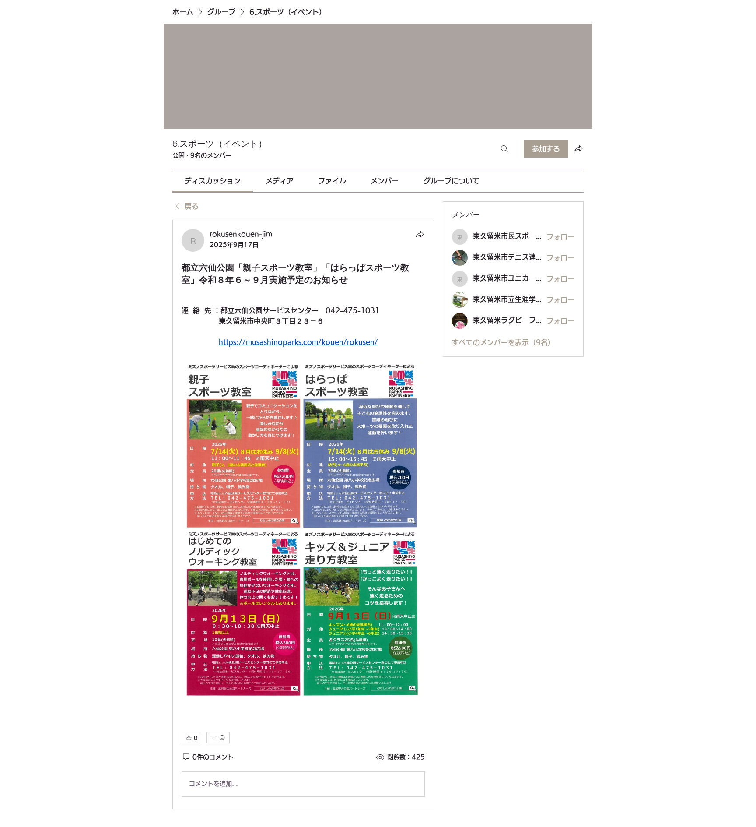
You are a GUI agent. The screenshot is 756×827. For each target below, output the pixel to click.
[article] (303, 514)
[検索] (504, 149)
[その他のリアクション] (218, 737)
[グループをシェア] (578, 148)
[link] (213, 180)
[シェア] (419, 234)
